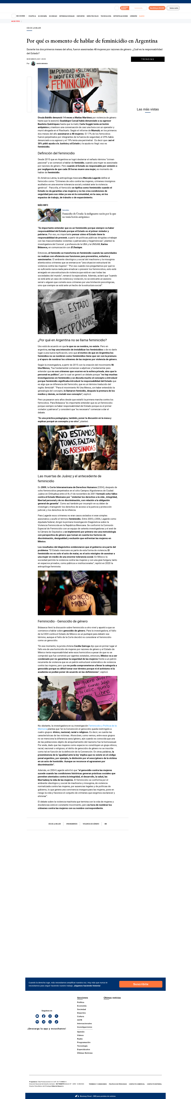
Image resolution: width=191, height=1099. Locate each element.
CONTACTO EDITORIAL (154, 1084)
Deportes (81, 16)
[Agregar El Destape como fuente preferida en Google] (117, 63)
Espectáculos (92, 16)
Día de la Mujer (55, 824)
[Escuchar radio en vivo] (138, 8)
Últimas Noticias (85, 1053)
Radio (141, 16)
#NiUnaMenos (71, 824)
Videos (80, 1035)
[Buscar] (117, 8)
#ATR (79, 1020)
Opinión (133, 16)
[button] (29, 79)
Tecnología (106, 16)
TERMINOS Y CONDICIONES (98, 1084)
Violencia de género (91, 824)
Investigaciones (120, 16)
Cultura (80, 1016)
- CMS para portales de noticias (98, 1096)
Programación (84, 1042)
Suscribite (141, 984)
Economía (42, 16)
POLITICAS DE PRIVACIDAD (118, 1084)
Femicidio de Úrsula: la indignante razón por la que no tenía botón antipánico (89, 215)
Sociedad (53, 16)
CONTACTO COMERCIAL (137, 1084)
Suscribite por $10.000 (157, 8)
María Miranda (42, 63)
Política (32, 16)
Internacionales (66, 16)
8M (106, 824)
